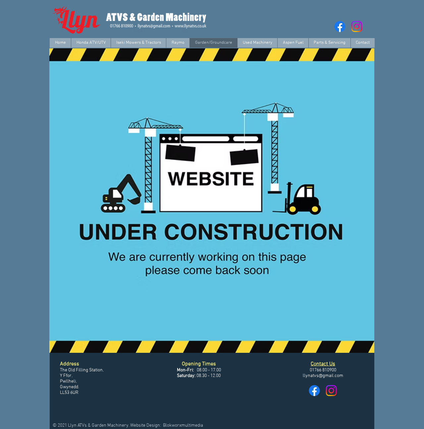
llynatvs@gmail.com (323, 376)
